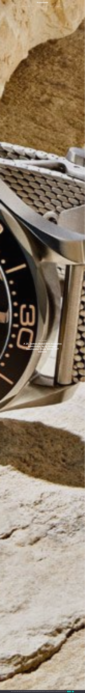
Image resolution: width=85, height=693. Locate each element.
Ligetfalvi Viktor (39, 354)
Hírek (33, 6)
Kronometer (42, 2)
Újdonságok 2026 (25, 6)
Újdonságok (44, 340)
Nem (73, 691)
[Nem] (83, 691)
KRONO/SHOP (58, 6)
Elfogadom (69, 691)
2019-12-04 (46, 354)
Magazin (45, 6)
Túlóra (52, 6)
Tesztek (39, 6)
